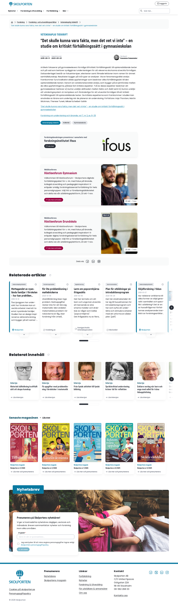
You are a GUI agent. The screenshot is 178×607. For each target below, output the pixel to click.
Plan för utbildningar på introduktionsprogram (118, 290)
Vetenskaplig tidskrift (69, 22)
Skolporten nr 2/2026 (49, 468)
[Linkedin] (93, 261)
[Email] (99, 261)
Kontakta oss (121, 595)
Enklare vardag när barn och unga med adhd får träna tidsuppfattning (149, 389)
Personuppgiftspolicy (20, 593)
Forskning (21, 22)
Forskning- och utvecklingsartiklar (43, 22)
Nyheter (83, 580)
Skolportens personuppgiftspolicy (34, 545)
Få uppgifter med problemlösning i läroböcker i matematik (55, 388)
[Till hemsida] (19, 577)
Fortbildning (85, 576)
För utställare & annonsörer (93, 588)
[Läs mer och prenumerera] (24, 442)
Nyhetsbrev (50, 576)
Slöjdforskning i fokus (149, 289)
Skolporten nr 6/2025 (112, 468)
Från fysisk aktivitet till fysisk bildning (87, 388)
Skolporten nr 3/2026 (17, 468)
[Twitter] (156, 572)
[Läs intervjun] (24, 371)
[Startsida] (12, 22)
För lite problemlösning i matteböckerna (55, 290)
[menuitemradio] (13, 11)
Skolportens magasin (55, 580)
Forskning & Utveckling (90, 584)
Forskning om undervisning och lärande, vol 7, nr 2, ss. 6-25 (68, 115)
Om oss (83, 592)
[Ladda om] (50, 275)
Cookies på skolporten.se (22, 589)
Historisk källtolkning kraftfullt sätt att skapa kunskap (23, 388)
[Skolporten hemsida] (20, 4)
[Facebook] (87, 261)
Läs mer (46, 417)
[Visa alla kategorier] (36, 284)
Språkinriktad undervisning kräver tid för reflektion (117, 388)
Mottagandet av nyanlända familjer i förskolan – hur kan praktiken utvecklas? (24, 292)
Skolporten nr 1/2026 (81, 468)
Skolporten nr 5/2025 (144, 468)
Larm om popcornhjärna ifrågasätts (86, 290)
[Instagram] (167, 572)
